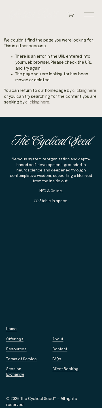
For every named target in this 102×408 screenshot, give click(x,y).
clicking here (84, 91)
